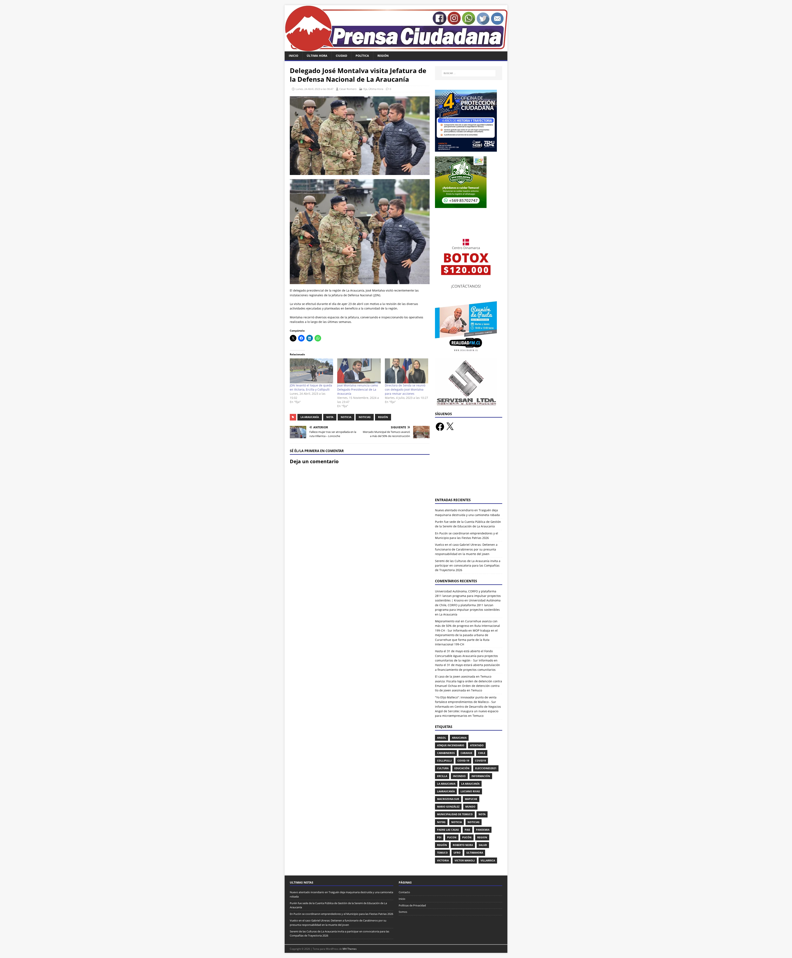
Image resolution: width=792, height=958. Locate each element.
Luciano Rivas (470, 791)
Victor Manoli (465, 860)
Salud (483, 845)
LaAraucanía (446, 791)
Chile (481, 753)
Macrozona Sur (448, 799)
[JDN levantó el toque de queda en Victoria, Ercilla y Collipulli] (311, 370)
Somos (403, 912)
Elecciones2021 (485, 768)
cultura (443, 768)
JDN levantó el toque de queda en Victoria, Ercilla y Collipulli (311, 387)
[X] (450, 427)
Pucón (466, 837)
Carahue (466, 753)
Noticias (365, 417)
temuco (442, 852)
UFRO (457, 852)
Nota (329, 417)
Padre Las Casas (448, 830)
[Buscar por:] (468, 73)
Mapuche (471, 799)
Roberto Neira (463, 845)
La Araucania (446, 784)
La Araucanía (310, 417)
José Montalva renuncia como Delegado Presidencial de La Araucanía (357, 389)
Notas (441, 822)
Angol (441, 737)
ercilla (442, 776)
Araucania (459, 737)
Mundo (470, 806)
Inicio (293, 56)
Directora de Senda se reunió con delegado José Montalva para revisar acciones (405, 389)
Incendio (459, 776)
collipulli (444, 760)
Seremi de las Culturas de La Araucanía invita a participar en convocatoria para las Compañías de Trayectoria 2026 (467, 565)
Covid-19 (463, 760)
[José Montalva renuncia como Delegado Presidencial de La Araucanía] (359, 370)
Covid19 (480, 760)
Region (482, 837)
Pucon (451, 837)
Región (383, 56)
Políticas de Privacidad (412, 905)
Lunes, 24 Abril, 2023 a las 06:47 (314, 89)
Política (362, 56)
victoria (443, 860)
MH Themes (350, 949)
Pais (467, 830)
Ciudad (341, 56)
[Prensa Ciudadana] (396, 49)
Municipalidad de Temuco (455, 814)
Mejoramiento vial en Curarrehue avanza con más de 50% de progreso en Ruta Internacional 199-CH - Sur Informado (467, 625)
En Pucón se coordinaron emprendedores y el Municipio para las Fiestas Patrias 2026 (341, 914)
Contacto (404, 892)
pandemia (482, 830)
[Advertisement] (468, 467)
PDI (439, 837)
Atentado (477, 745)
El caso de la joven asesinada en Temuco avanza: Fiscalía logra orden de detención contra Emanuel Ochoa (468, 681)
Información (480, 776)
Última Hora (317, 56)
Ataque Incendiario (450, 745)
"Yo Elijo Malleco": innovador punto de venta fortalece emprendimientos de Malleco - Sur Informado (465, 702)
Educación (461, 768)
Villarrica (488, 860)
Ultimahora (474, 852)
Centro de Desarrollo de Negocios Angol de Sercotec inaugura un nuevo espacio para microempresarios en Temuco (468, 711)
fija (365, 89)
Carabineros (446, 753)
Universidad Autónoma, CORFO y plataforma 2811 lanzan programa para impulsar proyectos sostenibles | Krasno (468, 595)
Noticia (346, 417)
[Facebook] (440, 427)
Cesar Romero (348, 89)
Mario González (448, 806)
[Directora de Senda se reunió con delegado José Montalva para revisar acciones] (406, 370)
